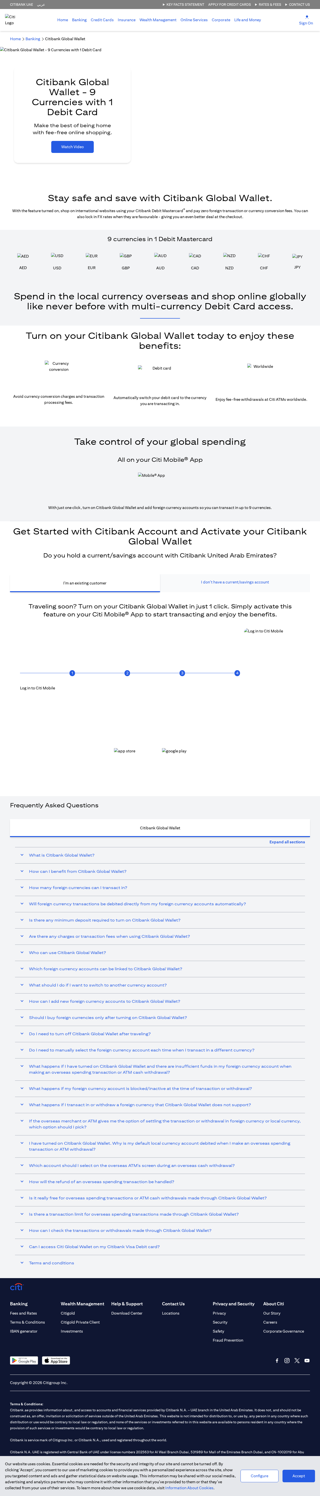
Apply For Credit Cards (229, 4)
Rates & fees (270, 4)
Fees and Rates (23, 1313)
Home (62, 19)
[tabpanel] (160, 689)
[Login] (307, 17)
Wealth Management (158, 19)
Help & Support (127, 1303)
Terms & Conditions (27, 1322)
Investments (72, 1331)
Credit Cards (102, 19)
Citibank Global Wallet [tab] (160, 828)
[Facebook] (277, 1361)
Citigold (68, 1313)
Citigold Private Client (80, 1322)
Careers (270, 1322)
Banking (79, 19)
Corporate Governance (283, 1331)
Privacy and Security (233, 1303)
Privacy (219, 1313)
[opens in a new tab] (136, 755)
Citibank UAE (21, 4)
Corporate (221, 19)
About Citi (273, 1303)
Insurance (127, 19)
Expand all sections (287, 842)
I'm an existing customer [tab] (84, 583)
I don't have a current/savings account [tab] (235, 582)
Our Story (271, 1313)
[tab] (79, 20)
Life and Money (247, 19)
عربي (41, 4)
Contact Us (299, 4)
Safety (218, 1331)
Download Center (126, 1313)
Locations (171, 1313)
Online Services (194, 19)
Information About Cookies (189, 1488)
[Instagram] (287, 1361)
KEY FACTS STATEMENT (185, 4)
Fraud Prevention (228, 1340)
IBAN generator (24, 1331)
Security (220, 1322)
